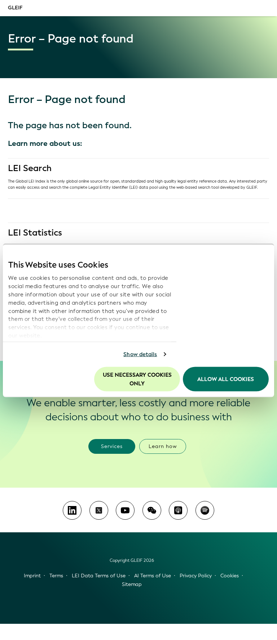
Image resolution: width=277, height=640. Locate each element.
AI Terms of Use (152, 575)
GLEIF (15, 7)
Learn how (163, 446)
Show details (140, 354)
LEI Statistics (35, 232)
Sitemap (132, 584)
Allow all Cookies (225, 378)
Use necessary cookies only (137, 379)
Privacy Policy (196, 575)
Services (112, 446)
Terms (56, 575)
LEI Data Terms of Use (99, 575)
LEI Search (30, 168)
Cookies (229, 575)
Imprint (32, 575)
